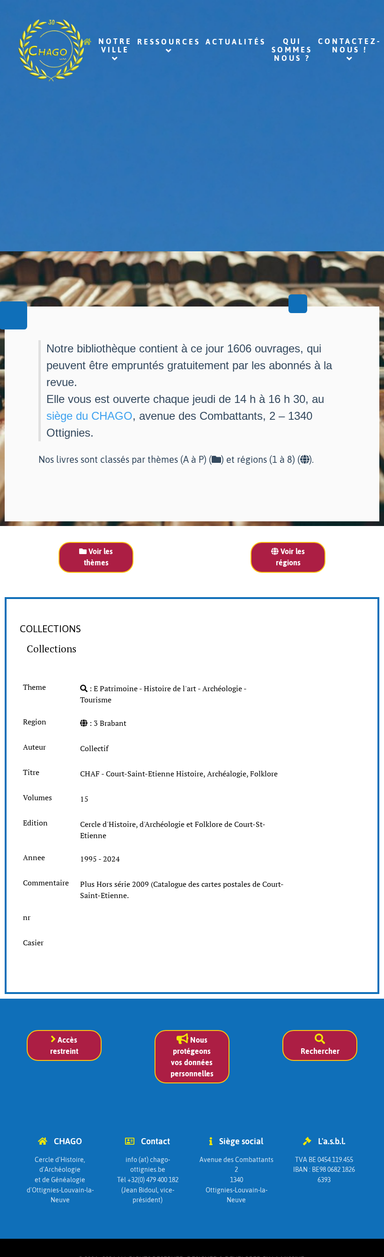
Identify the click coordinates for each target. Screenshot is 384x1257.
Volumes (37, 797)
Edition (35, 823)
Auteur (34, 747)
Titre (31, 772)
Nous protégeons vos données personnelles (192, 1057)
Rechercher (320, 1051)
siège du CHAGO (89, 415)
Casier (33, 942)
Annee (34, 857)
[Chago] (29, 50)
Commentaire (46, 882)
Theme (34, 687)
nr (26, 917)
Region (34, 721)
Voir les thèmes (98, 557)
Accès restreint (64, 1045)
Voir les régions (290, 557)
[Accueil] (88, 45)
